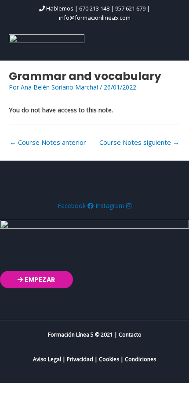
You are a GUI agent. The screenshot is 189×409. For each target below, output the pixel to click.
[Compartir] (91, 391)
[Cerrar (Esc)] (128, 391)
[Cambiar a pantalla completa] (54, 391)
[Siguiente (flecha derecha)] (54, 403)
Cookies (109, 359)
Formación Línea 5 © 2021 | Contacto (95, 334)
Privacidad (80, 359)
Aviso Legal (47, 359)
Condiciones (140, 359)
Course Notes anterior (48, 142)
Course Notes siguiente (139, 142)
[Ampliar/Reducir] (17, 391)
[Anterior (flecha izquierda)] (17, 403)
